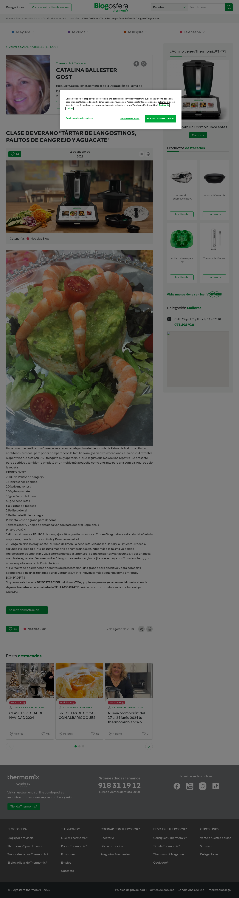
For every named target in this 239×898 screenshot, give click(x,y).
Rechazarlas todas (129, 118)
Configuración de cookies (79, 118)
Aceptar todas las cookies (160, 118)
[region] (120, 109)
